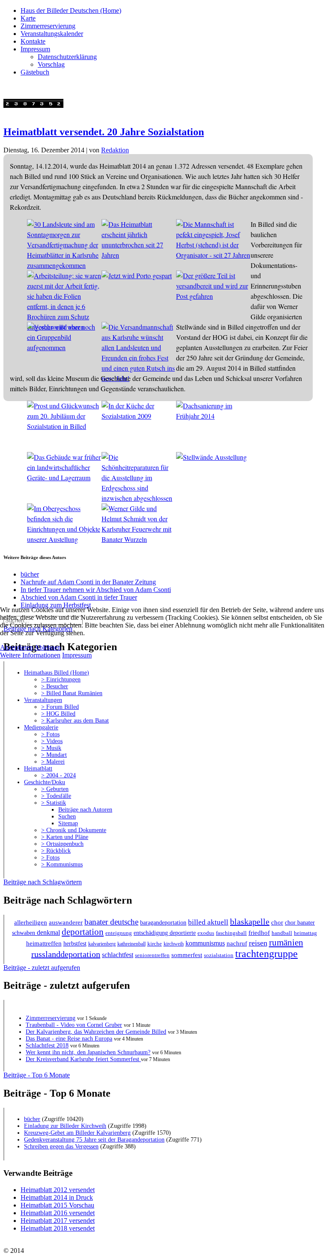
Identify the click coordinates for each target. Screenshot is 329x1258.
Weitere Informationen (30, 655)
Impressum (77, 655)
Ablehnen (47, 647)
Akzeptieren (16, 647)
